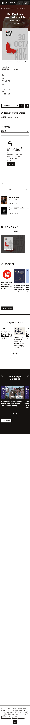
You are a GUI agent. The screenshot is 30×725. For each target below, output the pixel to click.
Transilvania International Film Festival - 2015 (6, 335)
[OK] (15, 722)
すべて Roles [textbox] (7, 189)
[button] (22, 238)
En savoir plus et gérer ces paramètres (12, 718)
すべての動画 (6, 420)
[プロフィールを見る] (26, 3)
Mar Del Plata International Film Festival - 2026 (6, 285)
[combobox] (15, 189)
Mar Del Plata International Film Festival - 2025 (19, 289)
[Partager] (22, 106)
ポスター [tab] (15, 231)
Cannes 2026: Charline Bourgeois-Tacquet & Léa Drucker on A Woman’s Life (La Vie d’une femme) (12, 405)
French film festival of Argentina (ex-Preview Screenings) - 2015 (19, 342)
